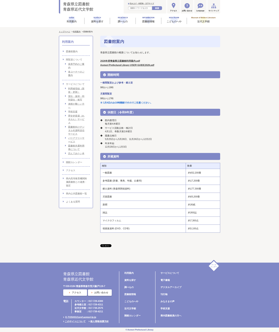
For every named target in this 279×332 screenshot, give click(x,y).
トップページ (64, 32)
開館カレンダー (74, 162)
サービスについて (75, 84)
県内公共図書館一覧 (76, 193)
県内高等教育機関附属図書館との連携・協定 (76, 182)
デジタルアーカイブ (171, 287)
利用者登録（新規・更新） (76, 90)
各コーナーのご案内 (76, 73)
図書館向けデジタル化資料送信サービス (76, 130)
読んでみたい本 (76, 153)
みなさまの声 (168, 301)
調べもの (129, 287)
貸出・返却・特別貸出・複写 (76, 98)
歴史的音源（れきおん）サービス (76, 119)
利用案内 (77, 32)
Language (200, 11)
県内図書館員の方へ (171, 315)
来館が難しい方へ (76, 106)
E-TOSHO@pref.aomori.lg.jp (80, 317)
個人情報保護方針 (99, 321)
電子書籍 (165, 280)
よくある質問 (73, 201)
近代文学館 (130, 308)
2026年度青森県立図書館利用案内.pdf (120, 61)
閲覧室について (74, 59)
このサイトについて (75, 321)
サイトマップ (214, 11)
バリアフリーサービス (76, 140)
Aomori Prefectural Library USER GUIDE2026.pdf (127, 65)
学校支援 (72, 111)
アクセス (173, 11)
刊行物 (164, 294)
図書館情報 (130, 294)
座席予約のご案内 (76, 66)
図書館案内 (72, 51)
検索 (157, 8)
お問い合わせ (187, 11)
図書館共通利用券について (76, 148)
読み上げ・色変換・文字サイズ (142, 3)
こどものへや (131, 301)
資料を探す (130, 280)
